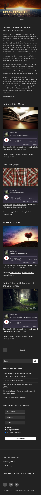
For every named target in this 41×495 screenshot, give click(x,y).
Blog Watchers (13, 430)
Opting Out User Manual (14, 104)
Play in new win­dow (19, 147)
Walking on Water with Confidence (14, 398)
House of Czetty (15, 11)
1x (15, 141)
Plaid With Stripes (11, 165)
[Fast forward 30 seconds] (21, 141)
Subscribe (26, 144)
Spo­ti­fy (5, 157)
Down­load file (7, 147)
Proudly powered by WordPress (24, 490)
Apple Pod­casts (15, 154)
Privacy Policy (7, 490)
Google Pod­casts (28, 154)
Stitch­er (11, 157)
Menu (21, 20)
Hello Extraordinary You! (11, 458)
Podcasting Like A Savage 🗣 (13, 380)
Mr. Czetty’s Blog (9, 462)
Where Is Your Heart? (12, 222)
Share (35, 144)
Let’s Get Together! (9, 466)
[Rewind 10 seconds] (11, 141)
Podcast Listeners (14, 433)
